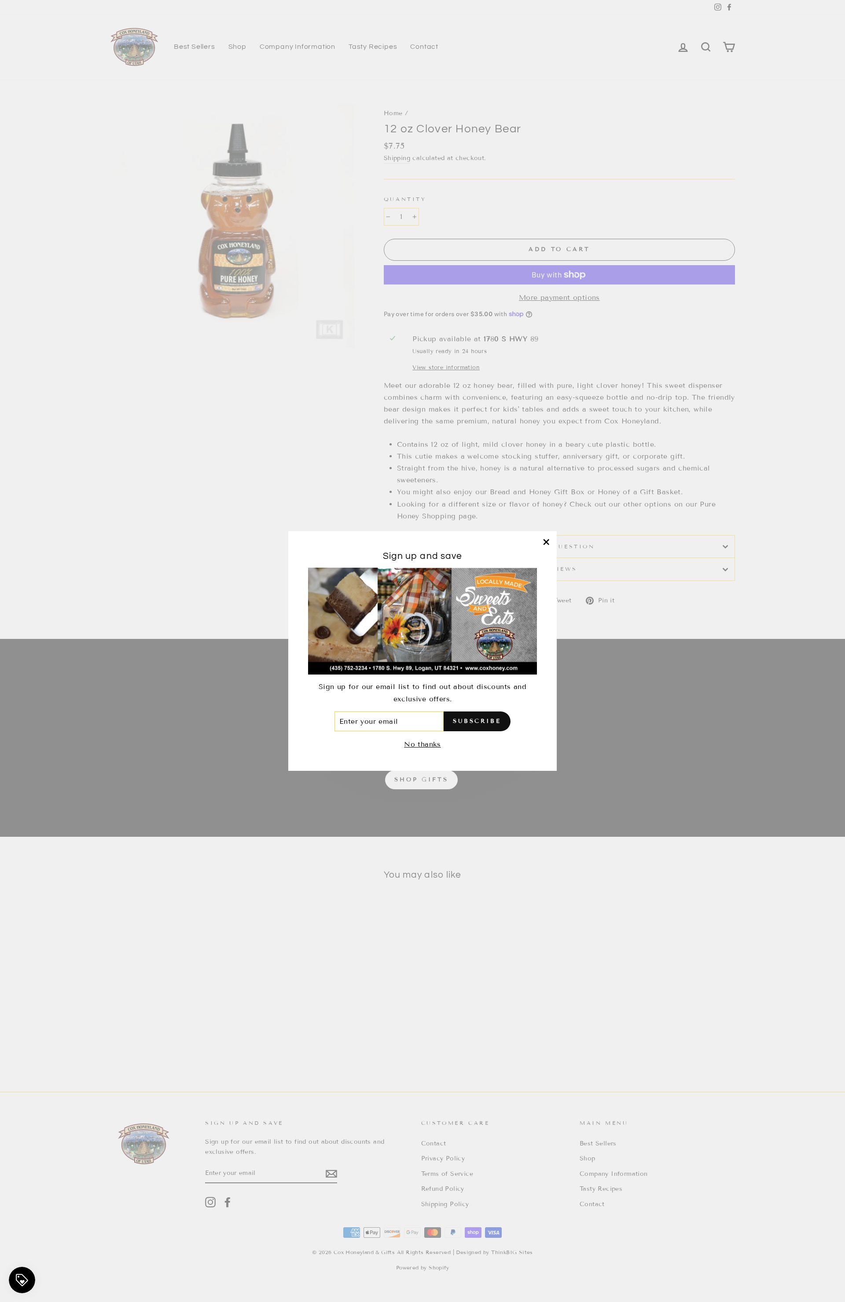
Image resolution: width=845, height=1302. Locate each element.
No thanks (422, 744)
